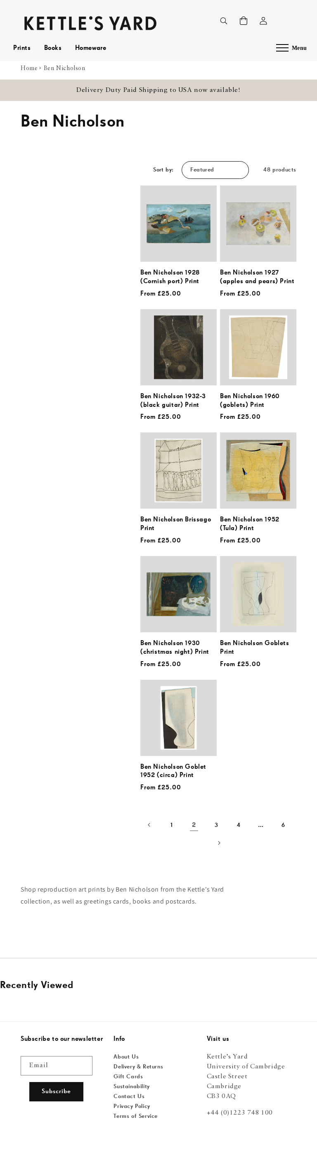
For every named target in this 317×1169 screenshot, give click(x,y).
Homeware (90, 48)
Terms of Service (136, 1116)
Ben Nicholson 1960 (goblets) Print (250, 400)
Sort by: (163, 170)
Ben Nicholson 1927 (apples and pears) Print (257, 277)
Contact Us (129, 1096)
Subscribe (56, 1091)
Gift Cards (128, 1077)
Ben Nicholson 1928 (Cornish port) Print (170, 277)
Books (53, 48)
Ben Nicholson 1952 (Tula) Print (249, 524)
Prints (22, 48)
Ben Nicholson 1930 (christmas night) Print (174, 647)
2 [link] (194, 825)
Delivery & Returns (138, 1067)
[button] (243, 21)
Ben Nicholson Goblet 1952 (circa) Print (173, 771)
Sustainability (131, 1086)
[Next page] (218, 843)
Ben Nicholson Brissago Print (175, 524)
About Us (126, 1057)
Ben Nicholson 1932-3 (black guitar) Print (173, 400)
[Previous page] (149, 825)
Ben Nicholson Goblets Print (254, 647)
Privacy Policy (132, 1106)
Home (29, 68)
